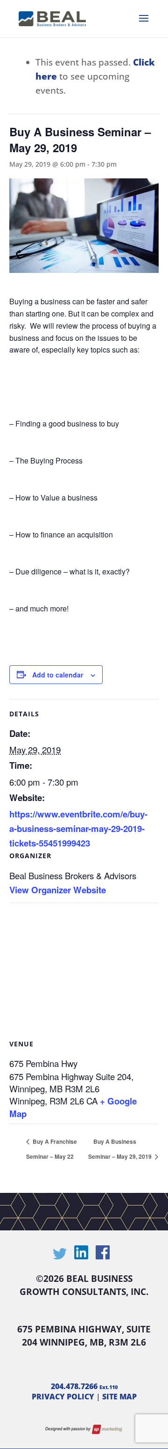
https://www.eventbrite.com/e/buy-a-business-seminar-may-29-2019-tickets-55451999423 (78, 828)
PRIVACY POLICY (63, 1396)
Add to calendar (57, 674)
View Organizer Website (57, 889)
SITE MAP (119, 1396)
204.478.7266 (84, 1386)
